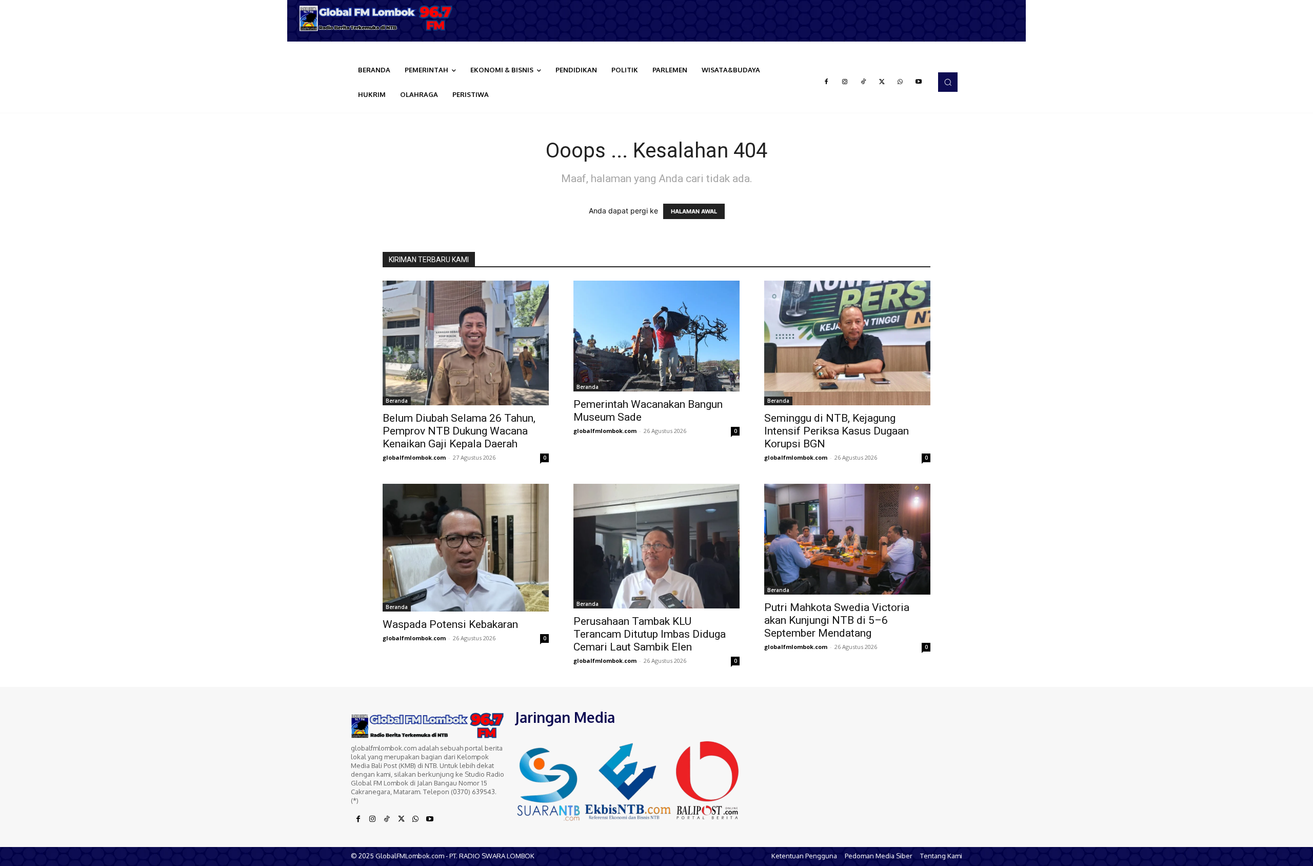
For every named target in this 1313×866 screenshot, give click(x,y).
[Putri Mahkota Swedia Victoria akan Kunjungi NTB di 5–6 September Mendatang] (847, 539)
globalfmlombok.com (414, 457)
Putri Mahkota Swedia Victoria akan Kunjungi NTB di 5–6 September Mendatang (836, 620)
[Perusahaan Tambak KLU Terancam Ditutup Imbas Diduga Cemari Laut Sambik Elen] (656, 546)
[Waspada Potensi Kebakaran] (466, 548)
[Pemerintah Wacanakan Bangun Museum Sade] (656, 336)
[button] (948, 82)
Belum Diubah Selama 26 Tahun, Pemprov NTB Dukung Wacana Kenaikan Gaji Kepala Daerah (459, 431)
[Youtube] (918, 82)
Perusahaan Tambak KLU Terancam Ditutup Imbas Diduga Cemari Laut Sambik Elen (649, 634)
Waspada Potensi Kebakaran (450, 624)
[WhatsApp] (900, 82)
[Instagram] (844, 82)
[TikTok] (863, 82)
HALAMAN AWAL (694, 211)
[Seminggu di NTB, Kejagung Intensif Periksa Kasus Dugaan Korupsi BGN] (847, 343)
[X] (881, 82)
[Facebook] (826, 82)
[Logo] (380, 18)
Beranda (397, 400)
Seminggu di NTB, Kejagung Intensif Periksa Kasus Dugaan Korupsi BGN (836, 431)
